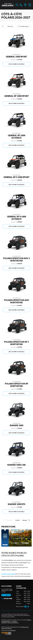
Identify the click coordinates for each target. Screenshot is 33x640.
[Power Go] (16, 633)
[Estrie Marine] (7, 4)
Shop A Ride (12, 630)
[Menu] (30, 4)
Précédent (9, 520)
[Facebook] (25, 607)
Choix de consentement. (12, 622)
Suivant (24, 520)
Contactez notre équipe (8, 574)
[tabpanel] (23, 597)
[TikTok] (28, 607)
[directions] (25, 4)
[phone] (21, 4)
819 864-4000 (8, 598)
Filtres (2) (10, 26)
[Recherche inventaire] (17, 4)
